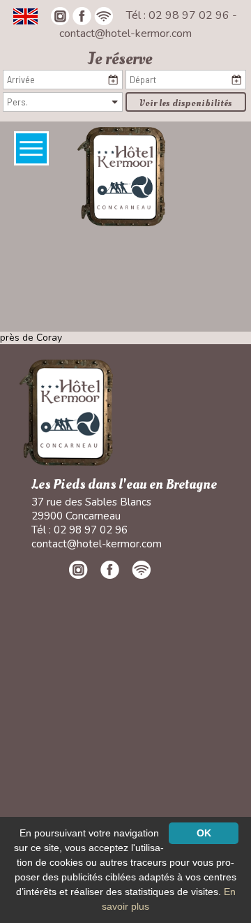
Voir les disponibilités (185, 103)
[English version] (25, 15)
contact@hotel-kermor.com (125, 33)
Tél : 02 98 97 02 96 (179, 15)
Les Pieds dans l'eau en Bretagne (124, 484)
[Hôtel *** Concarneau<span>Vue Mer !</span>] (121, 175)
